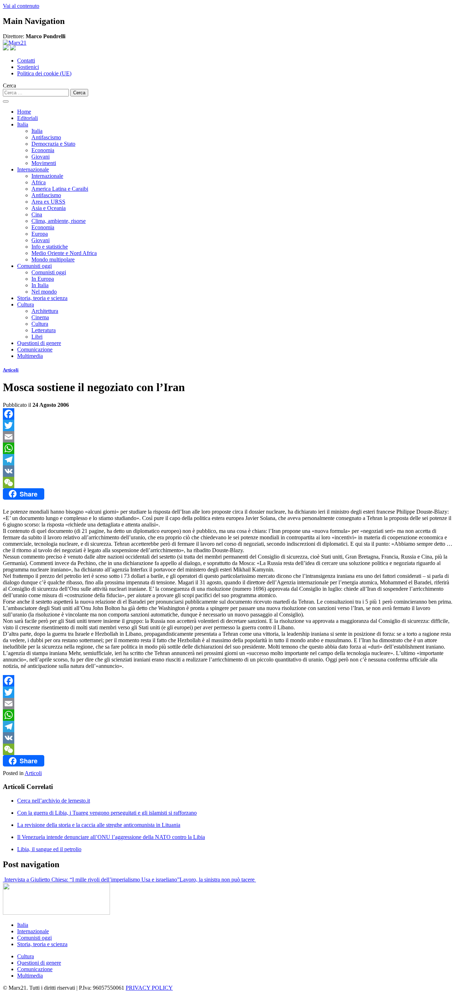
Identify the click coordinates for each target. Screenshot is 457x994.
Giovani (40, 157)
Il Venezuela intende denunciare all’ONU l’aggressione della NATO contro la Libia (111, 837)
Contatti (26, 61)
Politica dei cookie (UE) (44, 73)
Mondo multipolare (53, 259)
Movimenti (43, 163)
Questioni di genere (39, 343)
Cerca (9, 86)
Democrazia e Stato (53, 144)
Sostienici (28, 67)
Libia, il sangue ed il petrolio (49, 849)
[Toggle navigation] (6, 101)
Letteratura (43, 330)
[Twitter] (228, 425)
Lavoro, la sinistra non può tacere (218, 879)
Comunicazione (34, 349)
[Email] (228, 437)
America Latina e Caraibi (59, 189)
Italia (22, 124)
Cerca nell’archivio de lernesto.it (53, 801)
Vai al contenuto (21, 6)
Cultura (25, 304)
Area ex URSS (48, 202)
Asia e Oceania (48, 208)
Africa (38, 182)
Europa (39, 234)
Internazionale (33, 169)
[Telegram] (228, 459)
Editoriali (27, 118)
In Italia (40, 285)
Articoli (11, 370)
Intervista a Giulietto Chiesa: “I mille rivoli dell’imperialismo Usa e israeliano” (91, 879)
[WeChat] (228, 482)
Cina (36, 214)
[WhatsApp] (228, 448)
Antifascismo (46, 137)
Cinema (40, 317)
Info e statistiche (49, 247)
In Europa (42, 279)
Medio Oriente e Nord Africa (64, 253)
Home (24, 112)
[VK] (228, 471)
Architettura (44, 311)
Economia (42, 150)
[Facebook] (228, 414)
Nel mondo (44, 292)
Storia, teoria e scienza (42, 298)
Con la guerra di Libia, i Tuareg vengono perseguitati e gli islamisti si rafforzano (107, 813)
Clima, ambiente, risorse (58, 221)
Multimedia (30, 356)
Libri (36, 337)
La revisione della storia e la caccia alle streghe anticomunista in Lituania (98, 825)
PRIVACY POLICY (149, 988)
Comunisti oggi (34, 266)
